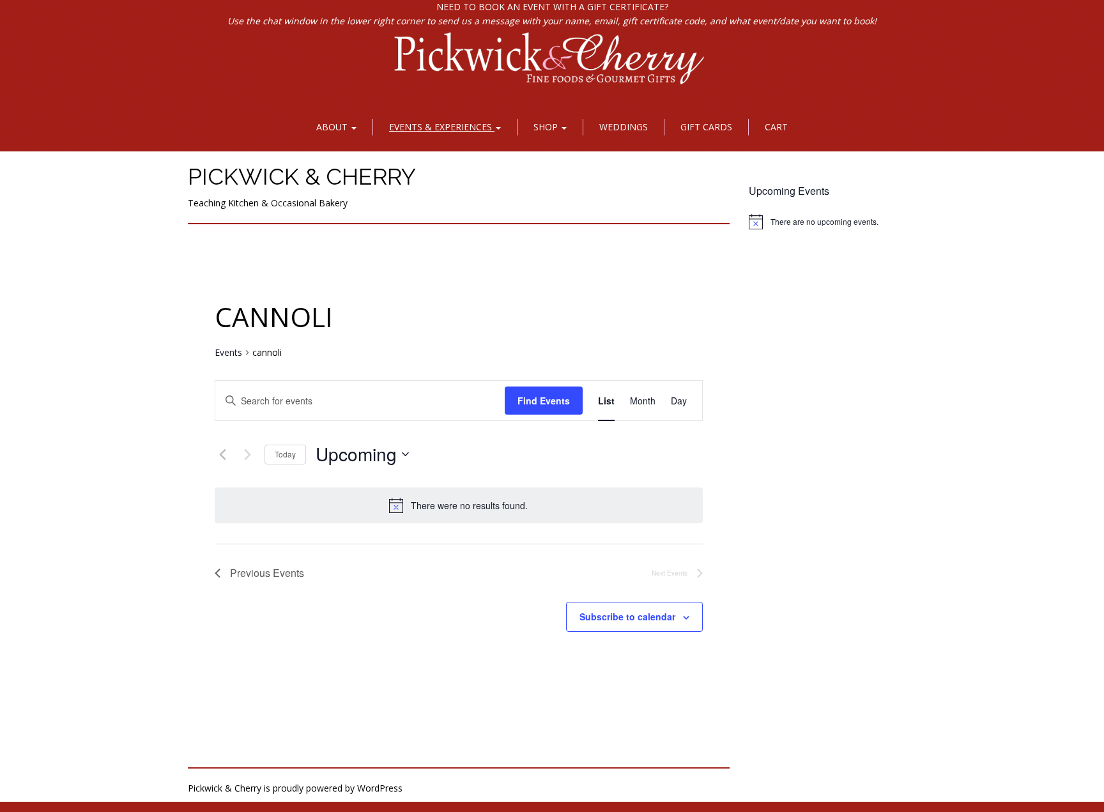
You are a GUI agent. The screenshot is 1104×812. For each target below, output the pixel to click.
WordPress (379, 788)
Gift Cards (706, 127)
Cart (776, 127)
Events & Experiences (441, 127)
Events (228, 352)
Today (285, 453)
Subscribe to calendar (627, 616)
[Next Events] (247, 454)
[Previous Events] (222, 454)
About (333, 127)
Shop (546, 127)
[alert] (459, 505)
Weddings (623, 127)
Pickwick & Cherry (302, 176)
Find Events (544, 400)
